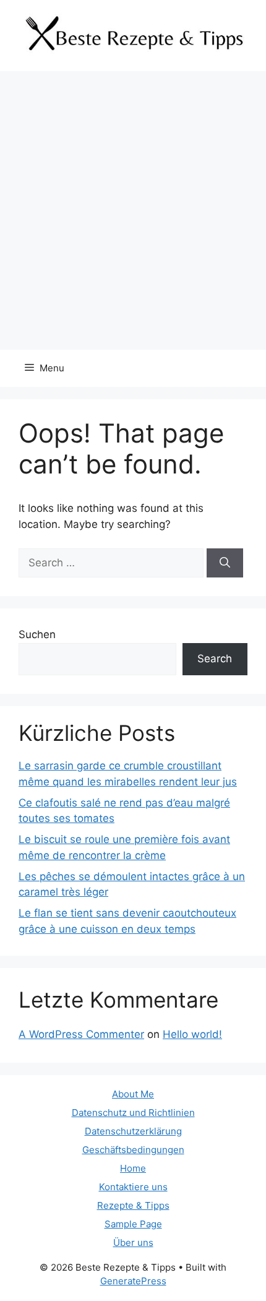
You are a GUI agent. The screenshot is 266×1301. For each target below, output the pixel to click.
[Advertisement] (133, 210)
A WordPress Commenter (81, 1034)
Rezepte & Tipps (133, 1205)
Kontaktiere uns (133, 1187)
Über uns (133, 1242)
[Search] (225, 563)
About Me (133, 1094)
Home (133, 1168)
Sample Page (133, 1224)
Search (214, 658)
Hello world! (192, 1034)
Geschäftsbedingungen (133, 1150)
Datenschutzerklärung (133, 1131)
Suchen (37, 634)
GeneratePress (133, 1281)
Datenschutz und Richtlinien (133, 1112)
